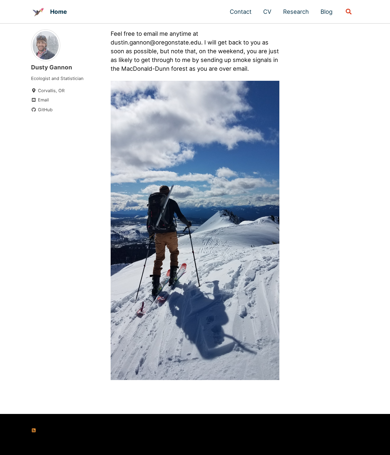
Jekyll (104, 440)
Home (58, 11)
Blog (326, 11)
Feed (43, 430)
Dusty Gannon (51, 67)
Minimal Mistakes (131, 440)
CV (267, 11)
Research (296, 11)
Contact (241, 11)
